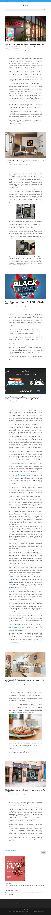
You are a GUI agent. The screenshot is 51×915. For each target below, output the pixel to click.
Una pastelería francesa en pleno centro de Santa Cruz (24, 681)
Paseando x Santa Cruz (24, 911)
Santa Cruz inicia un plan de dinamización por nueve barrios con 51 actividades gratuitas (23, 398)
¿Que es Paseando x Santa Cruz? (13, 903)
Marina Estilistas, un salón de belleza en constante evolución (25, 791)
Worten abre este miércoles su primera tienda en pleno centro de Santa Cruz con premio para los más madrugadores (24, 46)
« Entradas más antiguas (10, 850)
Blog (25, 50)
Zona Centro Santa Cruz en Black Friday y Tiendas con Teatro (24, 303)
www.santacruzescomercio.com (21, 475)
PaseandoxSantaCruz (11, 50)
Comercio (28, 50)
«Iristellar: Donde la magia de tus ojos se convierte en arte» (25, 162)
